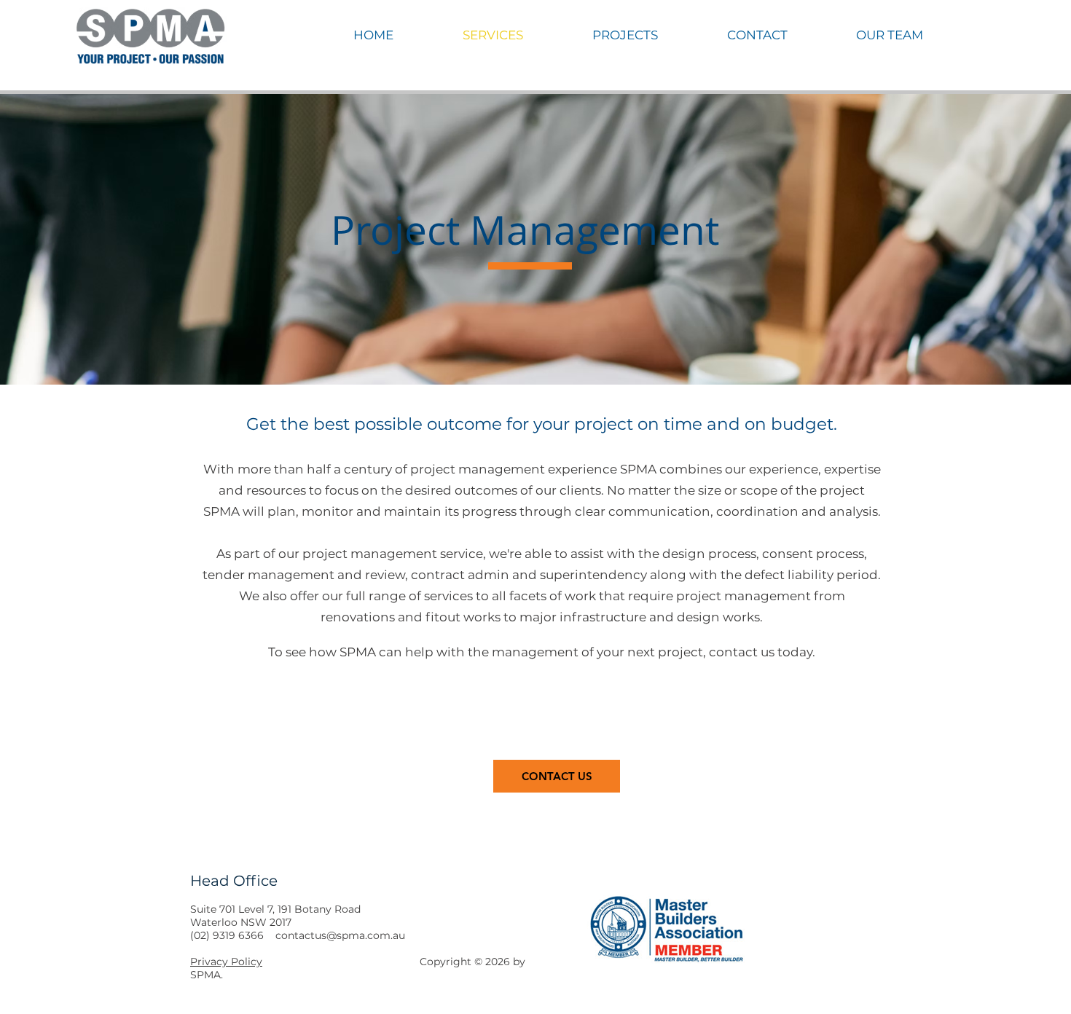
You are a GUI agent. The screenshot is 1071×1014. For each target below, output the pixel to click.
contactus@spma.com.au (340, 935)
